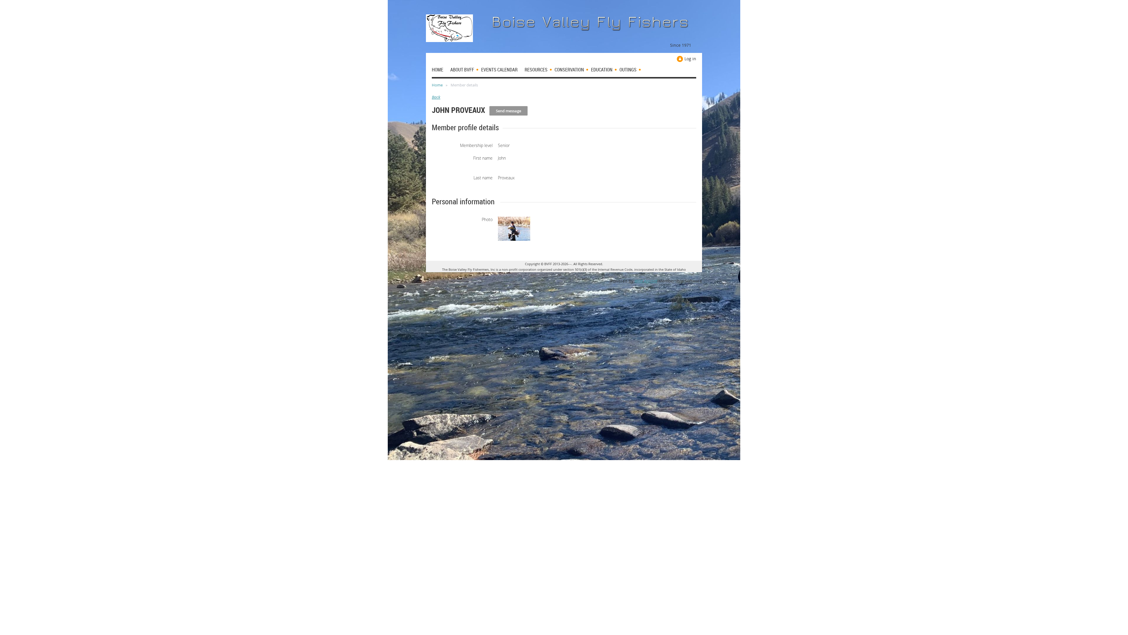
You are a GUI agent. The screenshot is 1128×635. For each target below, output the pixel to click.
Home (437, 85)
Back (436, 97)
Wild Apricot (645, 281)
